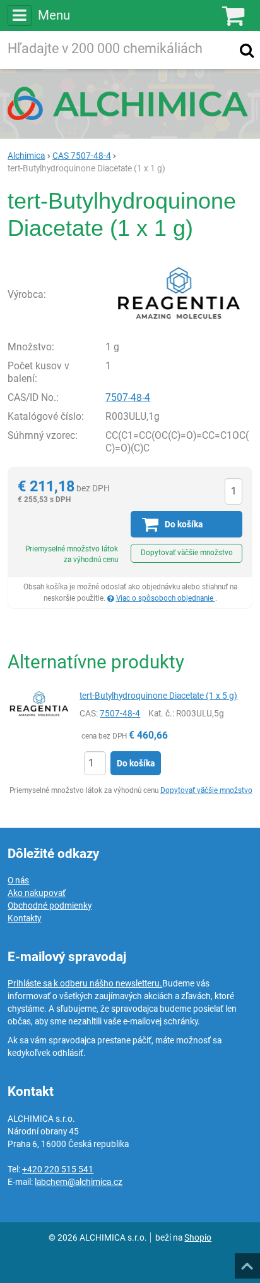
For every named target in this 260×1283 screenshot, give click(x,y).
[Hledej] (246, 50)
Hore (246, 1262)
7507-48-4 (127, 397)
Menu (53, 15)
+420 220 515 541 (57, 1169)
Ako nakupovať (37, 893)
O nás (18, 880)
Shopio (197, 1237)
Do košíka (136, 763)
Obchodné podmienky (50, 905)
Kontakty (24, 918)
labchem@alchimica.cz (78, 1182)
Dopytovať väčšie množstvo (187, 552)
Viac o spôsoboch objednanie (165, 598)
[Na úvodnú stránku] (130, 103)
